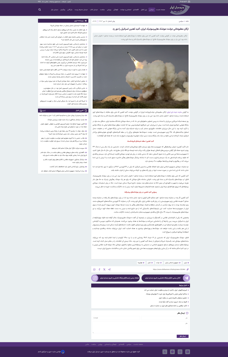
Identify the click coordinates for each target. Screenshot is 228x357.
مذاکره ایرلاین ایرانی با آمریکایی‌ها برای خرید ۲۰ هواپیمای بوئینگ (166, 294)
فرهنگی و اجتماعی (110, 344)
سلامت (102, 10)
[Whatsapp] (94, 269)
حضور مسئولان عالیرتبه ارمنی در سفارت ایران (173, 298)
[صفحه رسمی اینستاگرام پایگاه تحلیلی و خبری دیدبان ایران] (94, 278)
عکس (87, 344)
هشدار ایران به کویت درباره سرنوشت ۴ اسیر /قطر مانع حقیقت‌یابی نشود (63, 70)
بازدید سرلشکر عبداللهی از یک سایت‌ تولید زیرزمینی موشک (66, 120)
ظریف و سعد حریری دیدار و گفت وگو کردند (173, 302)
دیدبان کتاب (94, 10)
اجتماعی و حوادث (125, 10)
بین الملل (144, 10)
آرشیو (69, 2)
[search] (39, 9)
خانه (187, 21)
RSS (39, 2)
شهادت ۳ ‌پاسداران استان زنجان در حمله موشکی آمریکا (68, 25)
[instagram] (180, 351)
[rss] (187, 351)
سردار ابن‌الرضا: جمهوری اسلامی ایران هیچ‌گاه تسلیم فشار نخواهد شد (63, 171)
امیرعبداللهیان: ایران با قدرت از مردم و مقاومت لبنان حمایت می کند (165, 290)
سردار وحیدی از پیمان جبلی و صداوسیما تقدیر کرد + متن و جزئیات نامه (62, 115)
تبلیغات (64, 2)
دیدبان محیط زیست (81, 10)
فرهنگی (116, 10)
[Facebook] (99, 269)
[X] (104, 269)
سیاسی (151, 10)
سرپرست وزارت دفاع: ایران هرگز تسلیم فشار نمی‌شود (68, 148)
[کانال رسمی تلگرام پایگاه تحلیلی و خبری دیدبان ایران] (186, 278)
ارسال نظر (183, 336)
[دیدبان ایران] (179, 9)
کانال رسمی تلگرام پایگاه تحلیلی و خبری (162, 278)
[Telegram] (109, 269)
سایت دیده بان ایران (174, 112)
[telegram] (172, 351)
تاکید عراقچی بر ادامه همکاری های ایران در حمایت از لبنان (168, 306)
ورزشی (109, 10)
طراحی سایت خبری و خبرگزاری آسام (49, 351)
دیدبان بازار (55, 10)
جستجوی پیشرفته (55, 2)
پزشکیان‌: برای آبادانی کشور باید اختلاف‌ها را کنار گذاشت (67, 167)
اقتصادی (136, 10)
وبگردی (63, 10)
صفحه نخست (160, 10)
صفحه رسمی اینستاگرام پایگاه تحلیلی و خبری (119, 278)
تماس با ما (45, 2)
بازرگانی (70, 10)
